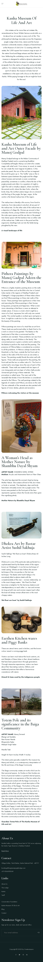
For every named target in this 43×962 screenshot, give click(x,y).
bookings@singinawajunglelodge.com (13, 868)
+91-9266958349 (7, 871)
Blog (3, 909)
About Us (4, 884)
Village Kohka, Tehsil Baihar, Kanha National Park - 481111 (20, 863)
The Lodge (5, 888)
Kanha (3, 891)
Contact (4, 913)
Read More (5, 851)
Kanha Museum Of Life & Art (11, 905)
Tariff (3, 895)
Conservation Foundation (9, 902)
